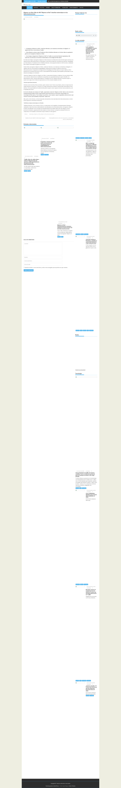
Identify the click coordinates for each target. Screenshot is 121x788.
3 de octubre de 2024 (29, 156)
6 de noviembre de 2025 (90, 586)
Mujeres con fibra (37, 114)
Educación (77, 137)
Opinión (48, 7)
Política (42, 7)
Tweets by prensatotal (80, 369)
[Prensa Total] (25, 7)
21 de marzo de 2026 (80, 471)
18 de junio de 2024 (45, 138)
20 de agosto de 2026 (90, 236)
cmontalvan (36, 17)
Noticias (30, 7)
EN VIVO (81, 7)
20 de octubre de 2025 (90, 682)
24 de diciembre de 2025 (91, 490)
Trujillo (29, 170)
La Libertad (82, 137)
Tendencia (46, 154)
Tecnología (65, 7)
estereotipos (31, 114)
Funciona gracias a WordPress (52, 786)
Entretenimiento (74, 7)
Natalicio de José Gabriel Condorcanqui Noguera (35, 118)
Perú (62, 236)
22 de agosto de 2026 (90, 140)
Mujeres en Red (44, 114)
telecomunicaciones (50, 114)
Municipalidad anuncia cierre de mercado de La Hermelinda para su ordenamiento (61, 118)
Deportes (36, 7)
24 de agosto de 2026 (90, 43)
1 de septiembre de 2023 (62, 221)
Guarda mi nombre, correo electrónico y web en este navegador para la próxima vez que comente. (46, 267)
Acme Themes (72, 786)
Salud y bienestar (56, 7)
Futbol (81, 330)
